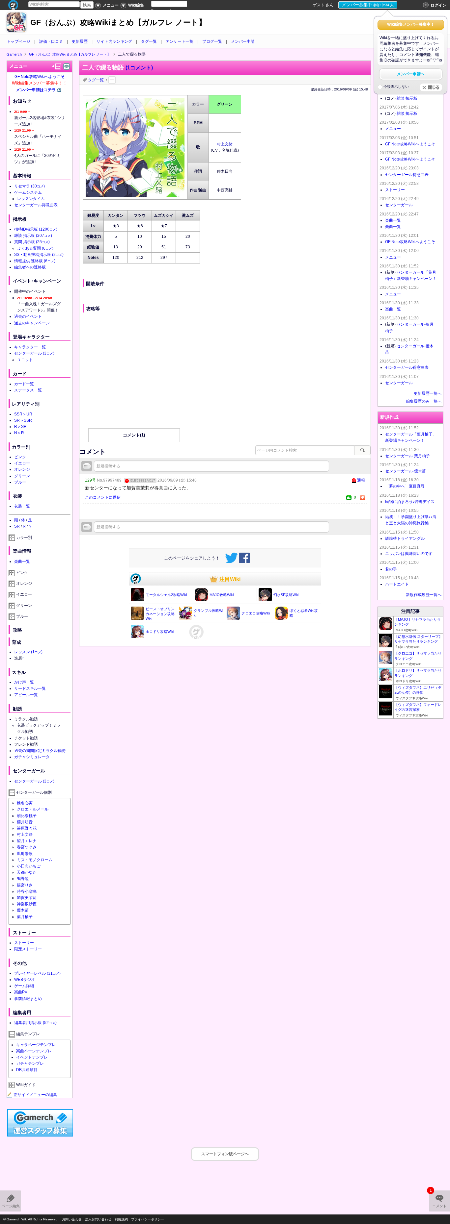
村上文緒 (225, 144)
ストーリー (24, 942)
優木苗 (23, 910)
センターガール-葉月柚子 (407, 456)
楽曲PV (20, 992)
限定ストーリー (28, 949)
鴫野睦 (23, 878)
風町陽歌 (25, 853)
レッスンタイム (31, 198)
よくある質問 (35, 248)
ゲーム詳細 (24, 986)
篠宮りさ (25, 885)
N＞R (19, 433)
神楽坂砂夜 (27, 904)
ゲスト (318, 5)
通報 (361, 480)
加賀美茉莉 (27, 897)
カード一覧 (24, 384)
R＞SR (20, 426)
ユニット (25, 360)
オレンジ (22, 469)
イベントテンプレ (32, 1057)
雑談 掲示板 (33, 235)
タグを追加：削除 (112, 80)
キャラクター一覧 (30, 347)
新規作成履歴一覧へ (423, 594)
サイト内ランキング (114, 41)
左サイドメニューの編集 (35, 1094)
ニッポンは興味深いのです (409, 553)
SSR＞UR (23, 414)
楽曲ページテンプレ (34, 1051)
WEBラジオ (24, 979)
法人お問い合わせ (98, 1219)
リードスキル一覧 (30, 688)
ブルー (20, 482)
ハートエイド (397, 584)
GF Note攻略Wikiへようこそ (39, 76)
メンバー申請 (243, 41)
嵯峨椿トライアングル (405, 538)
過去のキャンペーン (32, 323)
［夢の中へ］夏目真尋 (405, 486)
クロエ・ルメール (32, 809)
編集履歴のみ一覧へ (423, 401)
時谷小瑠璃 (27, 891)
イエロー (22, 463)
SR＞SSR (23, 420)
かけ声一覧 (24, 682)
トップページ (18, 41)
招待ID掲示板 (35, 229)
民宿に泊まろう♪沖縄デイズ (410, 501)
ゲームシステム (28, 192)
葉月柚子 (25, 916)
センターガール (34, 353)
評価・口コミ (51, 41)
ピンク (20, 457)
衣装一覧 (22, 506)
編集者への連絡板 (30, 267)
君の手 (391, 569)
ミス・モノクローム (34, 860)
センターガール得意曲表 (36, 205)
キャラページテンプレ (36, 1044)
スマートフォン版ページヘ (225, 1154)
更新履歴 (80, 41)
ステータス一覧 (28, 390)
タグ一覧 (149, 41)
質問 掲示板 (32, 241)
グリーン (22, 476)
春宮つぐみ (27, 847)
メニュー (393, 128)
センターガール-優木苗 (405, 471)
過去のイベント (28, 316)
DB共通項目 (27, 1069)
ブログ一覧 (212, 41)
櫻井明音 (25, 822)
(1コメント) (139, 67)
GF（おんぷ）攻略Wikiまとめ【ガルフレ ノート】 (118, 22)
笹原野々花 (27, 828)
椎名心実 (25, 803)
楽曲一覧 (22, 561)
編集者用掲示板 (35, 1022)
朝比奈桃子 (27, 815)
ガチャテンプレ (30, 1063)
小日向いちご (29, 866)
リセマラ (29, 186)
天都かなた (27, 872)
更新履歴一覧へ (427, 393)
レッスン (28, 652)
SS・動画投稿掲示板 (39, 254)
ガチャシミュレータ (32, 757)
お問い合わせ (72, 1219)
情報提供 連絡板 (34, 261)
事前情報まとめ (28, 998)
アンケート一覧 (179, 41)
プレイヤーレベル (37, 973)
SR (17, 526)
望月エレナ (27, 840)
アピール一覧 (26, 694)
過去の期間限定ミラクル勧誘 (40, 750)
